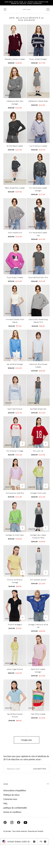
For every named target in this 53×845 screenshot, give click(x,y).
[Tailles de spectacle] (22, 444)
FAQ (5, 803)
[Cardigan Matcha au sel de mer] (38, 605)
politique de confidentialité (15, 808)
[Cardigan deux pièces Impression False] (38, 516)
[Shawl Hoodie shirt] (14, 214)
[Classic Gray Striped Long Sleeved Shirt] (38, 300)
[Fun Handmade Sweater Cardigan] (38, 169)
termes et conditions (12, 812)
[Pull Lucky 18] (38, 432)
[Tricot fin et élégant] (14, 605)
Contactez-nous (10, 799)
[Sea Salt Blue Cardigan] (14, 345)
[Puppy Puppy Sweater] (14, 258)
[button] (5, 9)
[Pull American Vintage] (14, 432)
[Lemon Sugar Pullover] (14, 650)
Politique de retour (11, 795)
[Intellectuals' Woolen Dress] (38, 82)
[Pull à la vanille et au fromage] (14, 561)
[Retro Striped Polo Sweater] (14, 169)
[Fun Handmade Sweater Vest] (38, 214)
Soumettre (39, 769)
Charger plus (26, 740)
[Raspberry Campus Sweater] (14, 40)
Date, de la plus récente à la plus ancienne (26, 19)
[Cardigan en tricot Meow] (14, 516)
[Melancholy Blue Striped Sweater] (38, 345)
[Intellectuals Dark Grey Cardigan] (14, 82)
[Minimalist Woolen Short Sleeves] (14, 300)
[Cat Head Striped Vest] (38, 390)
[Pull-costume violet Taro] (14, 474)
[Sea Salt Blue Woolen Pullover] (14, 695)
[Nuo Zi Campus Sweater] (38, 127)
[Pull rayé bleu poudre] (38, 561)
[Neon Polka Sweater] (38, 695)
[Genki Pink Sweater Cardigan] (38, 650)
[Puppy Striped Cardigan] (38, 40)
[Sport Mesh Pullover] (14, 390)
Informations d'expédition (14, 790)
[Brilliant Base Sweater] (14, 127)
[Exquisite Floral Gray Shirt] (38, 258)
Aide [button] (5, 783)
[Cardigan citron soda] (38, 474)
